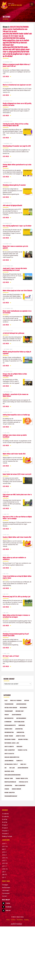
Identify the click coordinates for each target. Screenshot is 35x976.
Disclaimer (20, 919)
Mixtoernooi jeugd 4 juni (12, 743)
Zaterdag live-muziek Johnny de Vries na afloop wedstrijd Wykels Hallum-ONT (15, 124)
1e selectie (5, 814)
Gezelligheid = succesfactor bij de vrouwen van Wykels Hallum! (15, 395)
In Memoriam (8, 721)
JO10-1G (5, 869)
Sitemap (26, 919)
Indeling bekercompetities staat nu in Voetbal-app (16, 415)
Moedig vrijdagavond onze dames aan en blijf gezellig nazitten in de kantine (17, 104)
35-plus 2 (5, 828)
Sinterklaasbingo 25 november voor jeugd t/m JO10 (17, 146)
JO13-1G (5, 858)
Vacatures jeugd (9, 771)
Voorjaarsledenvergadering (13, 775)
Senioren (5, 810)
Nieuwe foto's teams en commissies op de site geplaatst (15, 247)
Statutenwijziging (19, 721)
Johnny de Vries (20, 736)
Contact (4, 896)
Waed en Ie (23, 764)
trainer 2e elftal (22, 750)
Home (8, 919)
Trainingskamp (9, 711)
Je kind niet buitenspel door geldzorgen (13, 333)
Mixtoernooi (23, 707)
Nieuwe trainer (9, 736)
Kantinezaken (6, 887)
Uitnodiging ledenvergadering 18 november (14, 185)
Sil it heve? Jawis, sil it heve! (11, 656)
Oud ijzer (12, 768)
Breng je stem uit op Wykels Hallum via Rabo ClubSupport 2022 (15, 375)
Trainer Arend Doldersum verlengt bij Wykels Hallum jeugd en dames (17, 577)
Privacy (7, 714)
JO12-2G (5, 863)
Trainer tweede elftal (22, 778)
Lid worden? (5, 890)
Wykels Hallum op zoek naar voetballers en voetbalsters (14, 558)
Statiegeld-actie (23, 782)
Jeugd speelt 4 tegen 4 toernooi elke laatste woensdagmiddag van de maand (15, 269)
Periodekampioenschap (11, 796)
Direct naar (6, 881)
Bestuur (26, 700)
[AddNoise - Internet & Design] (16, 924)
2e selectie (5, 816)
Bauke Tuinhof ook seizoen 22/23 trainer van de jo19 (17, 474)
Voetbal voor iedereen (11, 707)
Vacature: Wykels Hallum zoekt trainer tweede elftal (17, 537)
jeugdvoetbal (8, 785)
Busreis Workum (16, 789)
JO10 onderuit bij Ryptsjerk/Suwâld (12, 205)
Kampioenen (22, 725)
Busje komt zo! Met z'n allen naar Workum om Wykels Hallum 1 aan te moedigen (17, 517)
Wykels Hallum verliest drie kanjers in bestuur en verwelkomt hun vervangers (16, 616)
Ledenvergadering (21, 704)
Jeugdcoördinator (23, 768)
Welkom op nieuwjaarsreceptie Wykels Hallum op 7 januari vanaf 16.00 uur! (16, 65)
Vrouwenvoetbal (9, 732)
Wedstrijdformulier (10, 782)
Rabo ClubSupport (20, 785)
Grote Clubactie (9, 746)
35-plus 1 (5, 825)
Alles (6, 700)
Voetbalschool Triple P (11, 764)
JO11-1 (4, 866)
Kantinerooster (9, 718)
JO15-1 (4, 852)
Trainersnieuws (9, 704)
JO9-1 (4, 872)
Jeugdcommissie (9, 760)
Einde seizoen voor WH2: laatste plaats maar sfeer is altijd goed (17, 495)
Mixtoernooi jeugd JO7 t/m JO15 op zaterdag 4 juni (16, 596)
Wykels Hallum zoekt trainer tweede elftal (14, 454)
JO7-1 (4, 877)
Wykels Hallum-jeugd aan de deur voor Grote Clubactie (17, 290)
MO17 (4, 849)
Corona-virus (8, 729)
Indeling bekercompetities (12, 757)
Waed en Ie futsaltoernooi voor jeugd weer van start (17, 85)
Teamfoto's (19, 760)
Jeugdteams (6, 840)
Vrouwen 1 (5, 831)
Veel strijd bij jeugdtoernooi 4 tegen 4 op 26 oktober (17, 226)
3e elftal (4, 819)
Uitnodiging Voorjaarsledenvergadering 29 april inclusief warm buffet (16, 635)
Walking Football (23, 739)
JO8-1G (4, 874)
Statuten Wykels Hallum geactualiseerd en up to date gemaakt (17, 165)
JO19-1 (4, 843)
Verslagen (19, 746)
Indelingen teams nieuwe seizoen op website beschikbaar (15, 436)
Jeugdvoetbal (19, 729)
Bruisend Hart (20, 711)
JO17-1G (5, 846)
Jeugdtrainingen (16, 714)
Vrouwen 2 (5, 833)
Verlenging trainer (10, 739)
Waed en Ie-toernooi (16, 700)
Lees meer (6, 76)
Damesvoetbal (20, 732)
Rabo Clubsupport (10, 750)
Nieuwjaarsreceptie (10, 725)
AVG (6, 768)
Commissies (6, 893)
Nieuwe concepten (10, 792)
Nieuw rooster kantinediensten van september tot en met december (17, 312)
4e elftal (4, 822)
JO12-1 (4, 860)
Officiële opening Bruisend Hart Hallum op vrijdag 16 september (17, 352)
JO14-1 (4, 855)
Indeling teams (9, 778)
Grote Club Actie (9, 753)
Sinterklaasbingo (21, 718)
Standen (7, 789)
